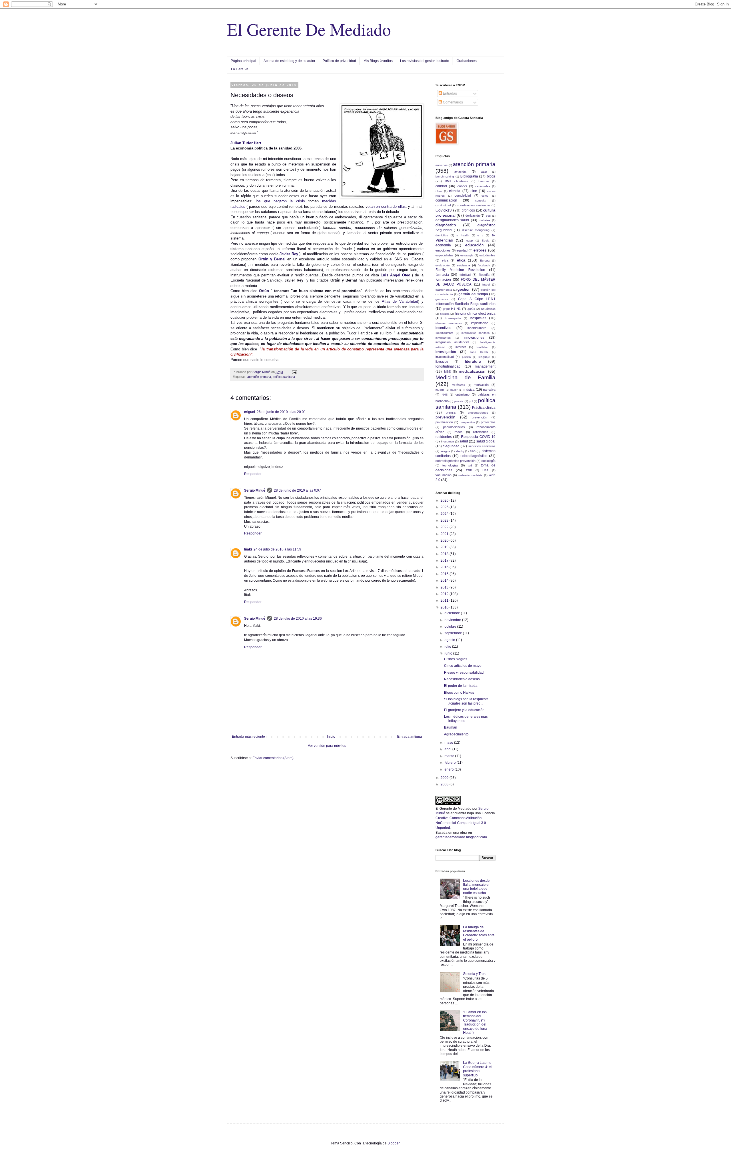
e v (480, 235)
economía (443, 245)
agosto (450, 640)
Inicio (331, 737)
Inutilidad (483, 347)
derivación (472, 215)
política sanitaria (284, 376)
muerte (440, 389)
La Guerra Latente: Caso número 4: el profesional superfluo (477, 1069)
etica (445, 260)
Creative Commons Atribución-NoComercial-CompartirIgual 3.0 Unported (460, 823)
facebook (484, 265)
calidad (441, 186)
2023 (445, 520)
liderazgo (441, 361)
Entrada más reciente (248, 737)
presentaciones (478, 412)
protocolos (488, 422)
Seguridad (451, 446)
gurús (471, 308)
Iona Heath (479, 352)
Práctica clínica (483, 408)
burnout (484, 181)
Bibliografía (469, 176)
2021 (445, 534)
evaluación (442, 265)
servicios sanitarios (482, 446)
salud (463, 441)
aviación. (460, 171)
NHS (445, 394)
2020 (445, 540)
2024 (445, 514)
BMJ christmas (456, 181)
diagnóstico (445, 225)
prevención (445, 417)
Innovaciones (473, 338)
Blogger (393, 1143)
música (469, 390)
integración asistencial (452, 342)
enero (450, 769)
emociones (443, 250)
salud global (485, 441)
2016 (445, 567)
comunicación (446, 200)
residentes (443, 437)
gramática (441, 299)
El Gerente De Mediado (309, 29)
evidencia (463, 265)
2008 (445, 784)
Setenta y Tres (474, 974)
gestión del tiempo (473, 294)
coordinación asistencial (473, 205)
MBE (447, 371)
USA (486, 470)
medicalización (472, 371)
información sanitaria (475, 332)
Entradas (449, 93)
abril (448, 749)
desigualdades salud (452, 220)
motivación (481, 384)
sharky (460, 451)
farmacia (442, 275)
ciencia (454, 191)
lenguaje (484, 356)
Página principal (243, 61)
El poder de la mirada (460, 686)
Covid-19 (443, 210)
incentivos (443, 328)
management (485, 366)
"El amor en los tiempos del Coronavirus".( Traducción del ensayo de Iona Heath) (475, 1022)
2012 (445, 594)
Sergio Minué (254, 490)
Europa (485, 260)
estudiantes (487, 255)
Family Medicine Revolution (460, 270)
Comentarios (452, 102)
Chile (438, 191)
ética (461, 260)
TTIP (469, 470)
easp (469, 240)
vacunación (443, 475)
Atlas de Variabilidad (400, 301)
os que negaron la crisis (281, 201)
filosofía (484, 274)
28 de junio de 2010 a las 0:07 (297, 490)
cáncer (462, 186)
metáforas (458, 384)
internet (460, 347)
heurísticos (488, 308)
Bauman (450, 727)
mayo (449, 743)
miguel (249, 412)
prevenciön (479, 417)
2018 (445, 554)
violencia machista (470, 475)
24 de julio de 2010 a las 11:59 (277, 549)
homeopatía (453, 318)
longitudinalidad (448, 366)
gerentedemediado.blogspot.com (461, 837)
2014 (445, 580)
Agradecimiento (456, 734)
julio (448, 647)
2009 (445, 778)
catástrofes (482, 186)
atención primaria (259, 376)
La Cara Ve (239, 69)
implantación (479, 323)
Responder (253, 474)
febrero (451, 763)
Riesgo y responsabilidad (464, 673)
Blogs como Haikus (459, 693)
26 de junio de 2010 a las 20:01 (281, 412)
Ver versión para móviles (327, 746)
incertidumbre (476, 328)
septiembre (454, 633)
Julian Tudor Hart (245, 143)
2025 (445, 507)
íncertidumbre (444, 332)
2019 (445, 547)
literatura (473, 361)
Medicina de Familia (465, 377)
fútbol (486, 284)
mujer (453, 389)
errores (480, 250)
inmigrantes (443, 337)
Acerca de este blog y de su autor (289, 61)
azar (484, 171)
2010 (445, 607)
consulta (480, 200)
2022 (445, 527)
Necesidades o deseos (462, 679)
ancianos (441, 165)
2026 (445, 500)
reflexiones (480, 432)
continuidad (443, 205)
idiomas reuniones (448, 323)
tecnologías (450, 465)
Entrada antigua (409, 737)
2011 (445, 601)
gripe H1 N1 (452, 308)
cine (474, 191)
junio (449, 653)
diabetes (484, 220)
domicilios (441, 235)
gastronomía (443, 289)
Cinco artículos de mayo (462, 666)
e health (463, 235)
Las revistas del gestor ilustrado (424, 61)
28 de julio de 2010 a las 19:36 (298, 619)
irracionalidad (444, 356)
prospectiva (467, 422)
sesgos (445, 451)
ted (470, 465)
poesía (458, 401)
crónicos (468, 210)
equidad (462, 250)
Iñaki (248, 549)
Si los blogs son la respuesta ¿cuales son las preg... (466, 701)
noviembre (453, 620)
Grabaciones (467, 61)
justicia (466, 356)
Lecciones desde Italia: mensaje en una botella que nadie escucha (477, 887)
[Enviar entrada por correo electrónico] (294, 372)
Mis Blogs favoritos (378, 61)
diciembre (453, 613)
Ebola (485, 240)
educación (474, 245)
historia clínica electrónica (475, 314)
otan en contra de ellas (386, 206)
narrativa (489, 389)
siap (472, 451)
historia (444, 313)
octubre (451, 627)
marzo (450, 756)
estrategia (466, 255)
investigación (445, 352)
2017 (445, 560)
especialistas (444, 255)
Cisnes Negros (455, 659)
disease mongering (475, 230)
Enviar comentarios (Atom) (273, 758)
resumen (448, 441)
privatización (444, 422)
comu (485, 195)
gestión (464, 289)
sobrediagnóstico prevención (455, 460)
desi (488, 215)
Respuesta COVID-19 (478, 437)
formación (443, 280)
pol (471, 401)
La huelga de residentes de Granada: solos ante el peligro (479, 933)
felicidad (465, 274)
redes (459, 432)
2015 (445, 574)
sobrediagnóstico (474, 456)
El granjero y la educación (464, 710)
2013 (445, 587)
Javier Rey (289, 254)
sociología (488, 460)
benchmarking (444, 176)
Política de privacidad (339, 61)
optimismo (462, 394)
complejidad (463, 195)
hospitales (478, 318)
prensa (450, 412)
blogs (491, 176)
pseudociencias (454, 427)
